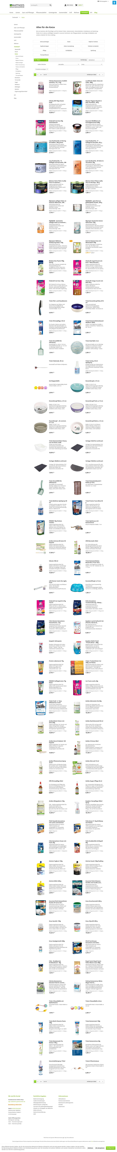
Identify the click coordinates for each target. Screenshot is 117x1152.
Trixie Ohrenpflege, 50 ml (57, 321)
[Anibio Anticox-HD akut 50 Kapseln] (40, 547)
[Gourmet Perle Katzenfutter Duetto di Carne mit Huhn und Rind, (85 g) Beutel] (40, 908)
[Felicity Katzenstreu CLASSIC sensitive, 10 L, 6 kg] (40, 87)
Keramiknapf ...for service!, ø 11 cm (57, 421)
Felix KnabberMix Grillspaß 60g (94, 841)
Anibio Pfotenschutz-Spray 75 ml (57, 761)
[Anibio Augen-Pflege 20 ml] (77, 787)
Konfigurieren (110, 1148)
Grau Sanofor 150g (55, 921)
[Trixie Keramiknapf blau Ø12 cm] (77, 307)
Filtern (38, 60)
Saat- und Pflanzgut (19, 27)
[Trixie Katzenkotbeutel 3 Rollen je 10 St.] (77, 487)
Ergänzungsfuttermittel (21, 91)
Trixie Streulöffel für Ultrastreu (55, 341)
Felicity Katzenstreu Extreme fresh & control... (57, 981)
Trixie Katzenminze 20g (93, 1041)
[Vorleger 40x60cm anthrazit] (40, 467)
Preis (83, 64)
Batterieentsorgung (38, 1099)
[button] (114, 2)
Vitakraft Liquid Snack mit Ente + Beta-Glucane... (94, 261)
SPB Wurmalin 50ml (92, 541)
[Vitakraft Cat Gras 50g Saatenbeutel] (40, 127)
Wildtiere (17, 84)
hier (92, 1141)
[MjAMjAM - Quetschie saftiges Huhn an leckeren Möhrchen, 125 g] (40, 227)
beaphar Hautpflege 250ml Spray (94, 801)
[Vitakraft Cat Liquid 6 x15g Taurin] (40, 607)
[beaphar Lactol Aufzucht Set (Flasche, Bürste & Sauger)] (77, 627)
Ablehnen (90, 1148)
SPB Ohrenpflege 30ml (56, 781)
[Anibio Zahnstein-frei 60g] (77, 707)
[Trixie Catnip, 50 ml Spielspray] (77, 367)
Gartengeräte (17, 34)
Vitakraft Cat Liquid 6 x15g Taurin (57, 601)
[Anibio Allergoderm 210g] (40, 807)
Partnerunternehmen (64, 1101)
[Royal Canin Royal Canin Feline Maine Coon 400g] (77, 968)
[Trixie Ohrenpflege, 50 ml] (40, 327)
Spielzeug (18, 73)
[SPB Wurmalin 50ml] (77, 547)
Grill (15, 40)
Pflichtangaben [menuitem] (103, 1)
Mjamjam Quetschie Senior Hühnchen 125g (94, 221)
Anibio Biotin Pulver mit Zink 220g (56, 721)
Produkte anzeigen (41, 69)
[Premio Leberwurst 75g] (40, 667)
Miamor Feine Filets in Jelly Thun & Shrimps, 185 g (94, 181)
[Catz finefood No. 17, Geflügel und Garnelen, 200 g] (40, 167)
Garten (16, 24)
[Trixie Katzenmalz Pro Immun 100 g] (40, 1048)
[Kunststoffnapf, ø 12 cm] (77, 587)
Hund (16, 51)
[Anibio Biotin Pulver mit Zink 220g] (40, 727)
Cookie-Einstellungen (39, 1101)
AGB (34, 1114)
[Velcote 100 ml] (40, 567)
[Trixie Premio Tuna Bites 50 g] (77, 507)
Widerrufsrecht (37, 1110)
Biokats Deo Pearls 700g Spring (56, 261)
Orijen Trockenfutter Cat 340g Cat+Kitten (93, 661)
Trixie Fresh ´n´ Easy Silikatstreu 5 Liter (55, 701)
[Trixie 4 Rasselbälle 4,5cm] (77, 1007)
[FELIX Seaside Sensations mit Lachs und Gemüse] (40, 827)
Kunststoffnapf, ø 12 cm (93, 581)
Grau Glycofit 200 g (92, 921)
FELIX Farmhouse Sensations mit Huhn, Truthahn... (92, 941)
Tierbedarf (17, 46)
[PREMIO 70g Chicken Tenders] (40, 527)
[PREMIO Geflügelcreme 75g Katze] (40, 687)
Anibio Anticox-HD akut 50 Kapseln (57, 541)
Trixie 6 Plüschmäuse (92, 1061)
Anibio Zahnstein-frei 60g (93, 701)
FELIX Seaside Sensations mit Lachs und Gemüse (57, 821)
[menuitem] (41, 5)
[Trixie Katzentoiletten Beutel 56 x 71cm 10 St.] (77, 567)
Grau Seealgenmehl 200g (57, 941)
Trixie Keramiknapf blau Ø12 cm (95, 301)
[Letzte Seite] (40, 74)
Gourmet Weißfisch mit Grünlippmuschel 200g (93, 121)
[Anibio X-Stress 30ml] (77, 747)
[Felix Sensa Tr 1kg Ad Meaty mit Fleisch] (77, 827)
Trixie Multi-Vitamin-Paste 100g (57, 1021)
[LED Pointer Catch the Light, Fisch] (40, 587)
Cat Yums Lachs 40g (92, 681)
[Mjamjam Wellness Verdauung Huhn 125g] (40, 247)
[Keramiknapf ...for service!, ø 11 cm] (40, 427)
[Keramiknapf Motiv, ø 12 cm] (77, 427)
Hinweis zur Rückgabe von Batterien (43, 1108)
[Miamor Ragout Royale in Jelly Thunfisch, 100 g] (77, 107)
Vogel (16, 82)
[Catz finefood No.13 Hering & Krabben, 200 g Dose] (40, 147)
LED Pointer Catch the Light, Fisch (58, 581)
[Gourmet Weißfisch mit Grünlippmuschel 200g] (77, 127)
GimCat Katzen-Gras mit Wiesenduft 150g (93, 241)
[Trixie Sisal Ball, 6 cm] (77, 347)
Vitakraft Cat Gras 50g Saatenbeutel (56, 121)
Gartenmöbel (17, 37)
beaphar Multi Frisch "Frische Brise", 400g (92, 641)
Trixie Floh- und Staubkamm (58, 301)
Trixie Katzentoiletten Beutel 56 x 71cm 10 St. (93, 561)
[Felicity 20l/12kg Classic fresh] (40, 107)
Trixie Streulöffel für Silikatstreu (55, 481)
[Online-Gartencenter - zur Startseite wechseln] (17, 7)
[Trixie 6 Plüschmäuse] (77, 1068)
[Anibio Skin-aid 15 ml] (77, 767)
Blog (15, 98)
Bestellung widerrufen (15, 1104)
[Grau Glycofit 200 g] (77, 928)
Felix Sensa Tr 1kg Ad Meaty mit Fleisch (94, 821)
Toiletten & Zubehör (20, 67)
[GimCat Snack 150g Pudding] (77, 867)
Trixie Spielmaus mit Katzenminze (92, 521)
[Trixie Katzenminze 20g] (77, 1048)
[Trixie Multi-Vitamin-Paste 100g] (40, 1028)
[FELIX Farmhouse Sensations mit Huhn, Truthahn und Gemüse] (77, 947)
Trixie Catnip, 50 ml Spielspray (92, 361)
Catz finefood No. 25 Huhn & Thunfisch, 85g (94, 161)
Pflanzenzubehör (18, 31)
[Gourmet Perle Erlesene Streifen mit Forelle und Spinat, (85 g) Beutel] (77, 887)
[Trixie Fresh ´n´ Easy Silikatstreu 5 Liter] (40, 707)
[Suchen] (50, 5)
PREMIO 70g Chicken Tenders (55, 521)
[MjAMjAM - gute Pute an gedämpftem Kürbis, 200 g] (77, 207)
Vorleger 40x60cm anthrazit (57, 461)
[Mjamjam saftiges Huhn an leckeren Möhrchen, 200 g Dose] (40, 207)
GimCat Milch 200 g (55, 881)
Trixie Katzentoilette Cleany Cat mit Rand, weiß (58, 441)
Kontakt (60, 1104)
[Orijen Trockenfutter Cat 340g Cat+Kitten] (77, 667)
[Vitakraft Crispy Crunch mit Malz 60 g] (77, 287)
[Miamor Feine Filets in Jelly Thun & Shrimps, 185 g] (77, 187)
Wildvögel (17, 87)
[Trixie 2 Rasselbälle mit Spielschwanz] (40, 1007)
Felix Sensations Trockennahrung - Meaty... (94, 601)
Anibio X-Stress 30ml (92, 741)
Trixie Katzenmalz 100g (93, 1021)
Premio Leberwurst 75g (56, 661)
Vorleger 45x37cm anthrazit (94, 441)
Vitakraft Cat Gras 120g (56, 281)
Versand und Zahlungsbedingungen (43, 1106)
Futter (17, 58)
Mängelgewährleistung (39, 1102)
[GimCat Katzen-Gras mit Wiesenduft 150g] (77, 247)
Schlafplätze (18, 71)
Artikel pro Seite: (91, 74)
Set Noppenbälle (54, 381)
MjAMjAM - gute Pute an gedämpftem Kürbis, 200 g (94, 201)
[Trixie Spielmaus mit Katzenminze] (77, 527)
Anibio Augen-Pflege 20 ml (94, 781)
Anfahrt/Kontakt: (16, 1108)
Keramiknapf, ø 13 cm (92, 381)
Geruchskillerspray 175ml (57, 1061)
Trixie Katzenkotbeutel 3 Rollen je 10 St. (93, 481)
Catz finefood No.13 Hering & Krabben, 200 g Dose (57, 141)
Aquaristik (17, 49)
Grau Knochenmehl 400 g (93, 901)
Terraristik (17, 80)
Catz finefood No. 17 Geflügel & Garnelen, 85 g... (94, 141)
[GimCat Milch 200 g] (40, 887)
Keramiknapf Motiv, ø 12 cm (94, 421)
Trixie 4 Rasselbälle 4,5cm (94, 1001)
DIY (15, 95)
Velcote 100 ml (53, 561)
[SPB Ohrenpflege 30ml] (40, 787)
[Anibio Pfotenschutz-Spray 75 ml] (40, 767)
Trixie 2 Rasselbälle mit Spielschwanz (56, 1001)
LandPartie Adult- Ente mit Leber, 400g (94, 81)
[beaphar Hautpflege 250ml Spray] (77, 807)
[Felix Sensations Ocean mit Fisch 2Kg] (40, 847)
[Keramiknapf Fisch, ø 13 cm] (77, 407)
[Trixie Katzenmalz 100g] (77, 1028)
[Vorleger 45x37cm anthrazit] (77, 447)
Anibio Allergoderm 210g (56, 801)
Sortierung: (84, 60)
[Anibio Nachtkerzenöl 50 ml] (77, 727)
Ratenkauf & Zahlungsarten (65, 1102)
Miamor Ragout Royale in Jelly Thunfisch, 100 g (94, 101)
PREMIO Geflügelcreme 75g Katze (57, 681)
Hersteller (61, 64)
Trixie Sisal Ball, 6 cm (92, 341)
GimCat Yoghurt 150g (55, 861)
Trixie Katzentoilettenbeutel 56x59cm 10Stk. (94, 321)
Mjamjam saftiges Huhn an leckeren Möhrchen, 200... (57, 201)
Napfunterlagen (19, 62)
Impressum (61, 1106)
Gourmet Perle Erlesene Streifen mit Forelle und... (94, 881)
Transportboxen (19, 75)
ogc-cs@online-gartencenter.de (16, 1101)
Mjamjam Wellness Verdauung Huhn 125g (56, 241)
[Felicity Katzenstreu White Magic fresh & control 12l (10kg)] (77, 988)
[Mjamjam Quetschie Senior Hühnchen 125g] (77, 227)
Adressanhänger (19, 56)
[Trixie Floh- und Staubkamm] (40, 307)
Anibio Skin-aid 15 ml (92, 761)
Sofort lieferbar (42, 64)
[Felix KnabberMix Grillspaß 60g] (77, 847)
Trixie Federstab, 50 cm (56, 361)
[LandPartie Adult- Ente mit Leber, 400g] (77, 87)
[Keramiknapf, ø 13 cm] (77, 387)
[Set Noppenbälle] (40, 387)
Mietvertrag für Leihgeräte (40, 1104)
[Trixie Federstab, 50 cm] (40, 367)
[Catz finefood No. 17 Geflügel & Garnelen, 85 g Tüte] (77, 147)
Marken (17, 89)
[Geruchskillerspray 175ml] (40, 1068)
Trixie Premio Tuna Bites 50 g (94, 501)
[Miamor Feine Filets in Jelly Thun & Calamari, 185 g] (40, 187)
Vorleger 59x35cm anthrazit (94, 461)
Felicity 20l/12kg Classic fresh (56, 101)
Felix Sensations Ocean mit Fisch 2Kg (57, 841)
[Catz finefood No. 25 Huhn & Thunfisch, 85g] (77, 167)
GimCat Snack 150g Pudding (94, 861)
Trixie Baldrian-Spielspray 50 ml (58, 501)
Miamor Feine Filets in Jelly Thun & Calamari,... (57, 181)
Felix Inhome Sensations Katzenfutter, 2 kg (57, 621)
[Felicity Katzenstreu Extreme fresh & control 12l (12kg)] (40, 988)
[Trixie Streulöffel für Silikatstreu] (40, 487)
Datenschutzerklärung (39, 1112)
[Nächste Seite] (38, 74)
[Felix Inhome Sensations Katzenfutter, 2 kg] (40, 627)
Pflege (17, 69)
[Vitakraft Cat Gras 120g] (40, 287)
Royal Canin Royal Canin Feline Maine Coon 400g (93, 961)
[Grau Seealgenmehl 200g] (40, 947)
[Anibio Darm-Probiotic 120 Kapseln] (40, 747)
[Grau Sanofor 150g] (40, 928)
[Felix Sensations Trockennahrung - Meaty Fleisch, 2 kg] (77, 607)
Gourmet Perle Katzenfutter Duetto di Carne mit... (58, 901)
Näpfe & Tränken (19, 60)
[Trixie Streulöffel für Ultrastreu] (40, 347)
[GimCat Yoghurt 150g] (40, 867)
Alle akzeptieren (99, 1148)
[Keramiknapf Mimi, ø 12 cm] (40, 407)
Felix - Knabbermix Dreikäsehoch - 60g (55, 961)
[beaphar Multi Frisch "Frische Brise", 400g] (77, 647)
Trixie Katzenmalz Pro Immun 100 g (56, 1041)
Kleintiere (17, 77)
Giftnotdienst (62, 1099)
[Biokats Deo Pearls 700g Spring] (40, 267)
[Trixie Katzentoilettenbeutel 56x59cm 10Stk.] (77, 327)
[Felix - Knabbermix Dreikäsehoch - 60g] (40, 968)
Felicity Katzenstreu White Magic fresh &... (94, 981)
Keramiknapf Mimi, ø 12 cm (57, 401)
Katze (16, 54)
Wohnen (16, 43)
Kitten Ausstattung (20, 64)
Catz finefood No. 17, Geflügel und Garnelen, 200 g (57, 161)
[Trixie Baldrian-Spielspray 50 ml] (40, 507)
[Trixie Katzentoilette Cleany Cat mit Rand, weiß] (40, 447)
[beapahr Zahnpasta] (40, 647)
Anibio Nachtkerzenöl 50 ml (94, 721)
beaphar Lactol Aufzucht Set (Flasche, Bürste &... (95, 621)
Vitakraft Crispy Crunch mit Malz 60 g (94, 281)
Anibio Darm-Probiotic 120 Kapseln (57, 741)
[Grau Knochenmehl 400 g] (77, 908)
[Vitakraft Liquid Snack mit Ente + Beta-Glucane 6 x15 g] (77, 267)
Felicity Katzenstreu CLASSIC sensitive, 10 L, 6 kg (58, 81)
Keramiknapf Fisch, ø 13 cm (94, 401)
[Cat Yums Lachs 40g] (77, 687)
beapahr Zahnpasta (55, 641)
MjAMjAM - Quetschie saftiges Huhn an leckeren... (58, 221)
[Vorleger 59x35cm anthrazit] (77, 467)
